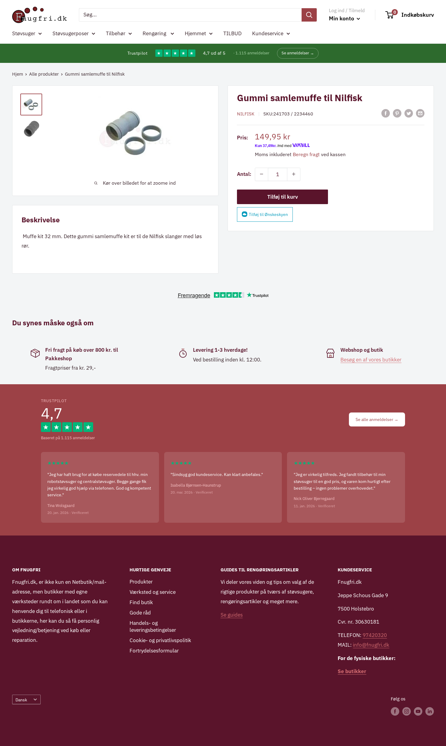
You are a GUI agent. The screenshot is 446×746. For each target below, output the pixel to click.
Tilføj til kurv (282, 196)
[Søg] (309, 15)
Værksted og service (153, 592)
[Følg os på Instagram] (406, 711)
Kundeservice (267, 33)
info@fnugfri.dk (371, 645)
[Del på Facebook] (385, 113)
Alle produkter (44, 74)
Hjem (17, 74)
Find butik (141, 602)
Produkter (141, 581)
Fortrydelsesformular (154, 650)
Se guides (232, 614)
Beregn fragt (306, 154)
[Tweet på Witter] (408, 113)
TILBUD (232, 33)
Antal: (244, 173)
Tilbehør (115, 33)
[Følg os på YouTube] (418, 711)
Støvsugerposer (70, 33)
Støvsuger (23, 33)
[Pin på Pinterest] (397, 113)
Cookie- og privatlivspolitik (160, 640)
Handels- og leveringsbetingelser (153, 627)
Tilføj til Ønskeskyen (268, 214)
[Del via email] (420, 113)
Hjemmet (195, 33)
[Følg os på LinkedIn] (429, 711)
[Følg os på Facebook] (395, 711)
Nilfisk (246, 114)
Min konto (342, 18)
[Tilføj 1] (293, 174)
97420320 (375, 635)
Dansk (21, 700)
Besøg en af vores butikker (370, 359)
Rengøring (155, 33)
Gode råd (140, 612)
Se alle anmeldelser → (377, 419)
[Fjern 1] (261, 174)
